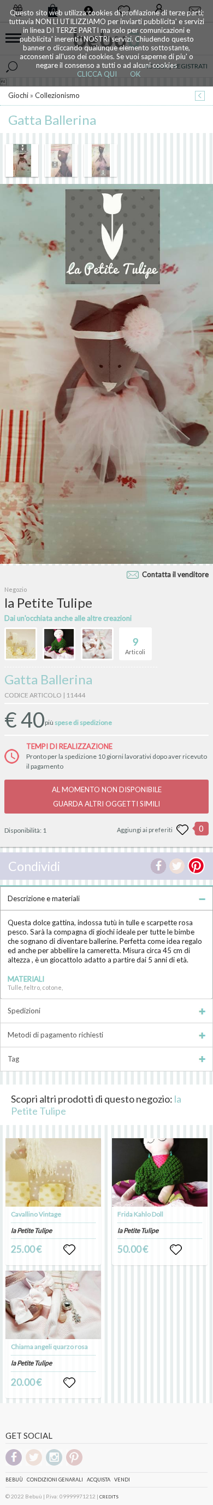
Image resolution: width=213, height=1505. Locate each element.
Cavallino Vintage (36, 1214)
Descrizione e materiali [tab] (44, 898)
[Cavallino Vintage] (53, 1172)
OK (135, 74)
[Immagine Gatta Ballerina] (21, 160)
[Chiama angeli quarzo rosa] (53, 1305)
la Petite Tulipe (31, 1230)
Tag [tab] (13, 1058)
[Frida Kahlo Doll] (160, 1172)
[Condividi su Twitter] (177, 866)
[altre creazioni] (20, 643)
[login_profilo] (69, 1250)
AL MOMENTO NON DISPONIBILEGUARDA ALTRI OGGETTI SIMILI (107, 796)
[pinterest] (74, 1464)
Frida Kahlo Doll (140, 1214)
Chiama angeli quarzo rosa (49, 1346)
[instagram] (54, 1464)
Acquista (98, 1480)
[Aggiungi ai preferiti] (182, 830)
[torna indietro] (200, 96)
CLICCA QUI (97, 74)
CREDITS (109, 1497)
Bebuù (14, 1480)
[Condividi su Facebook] (158, 866)
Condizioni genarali (55, 1480)
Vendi (122, 1480)
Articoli (135, 646)
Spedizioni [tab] (24, 1010)
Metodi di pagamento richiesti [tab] (55, 1034)
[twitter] (34, 1464)
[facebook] (13, 1464)
